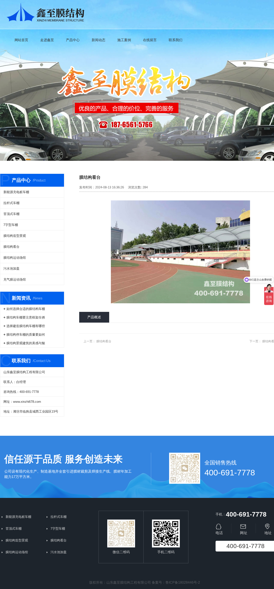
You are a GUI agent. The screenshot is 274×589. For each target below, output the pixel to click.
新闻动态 (98, 40)
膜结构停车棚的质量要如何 (25, 334)
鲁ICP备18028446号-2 (182, 582)
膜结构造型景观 (14, 235)
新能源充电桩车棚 (16, 192)
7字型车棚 (10, 225)
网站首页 (21, 40)
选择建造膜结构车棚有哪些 (25, 326)
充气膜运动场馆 (14, 279)
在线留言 (150, 40)
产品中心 (73, 40)
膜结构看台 (11, 246)
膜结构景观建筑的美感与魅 (25, 343)
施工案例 (124, 40)
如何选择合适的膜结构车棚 (25, 309)
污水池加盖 (11, 268)
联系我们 (175, 40)
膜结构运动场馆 (14, 257)
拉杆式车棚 (11, 203)
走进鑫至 (47, 40)
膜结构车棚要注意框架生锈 (25, 317)
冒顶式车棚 (11, 214)
